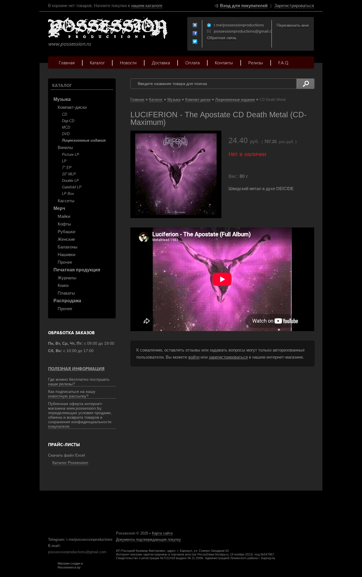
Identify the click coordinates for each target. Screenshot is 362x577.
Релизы (255, 62)
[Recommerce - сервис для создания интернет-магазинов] (51, 568)
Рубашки (66, 231)
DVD (66, 134)
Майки (64, 216)
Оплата (192, 62)
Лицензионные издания (84, 140)
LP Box (68, 193)
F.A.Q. (283, 62)
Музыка (62, 99)
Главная (67, 62)
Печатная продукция (76, 269)
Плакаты (66, 293)
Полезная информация (76, 368)
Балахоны (67, 246)
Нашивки (66, 254)
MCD (66, 127)
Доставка (161, 62)
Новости (128, 62)
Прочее (65, 262)
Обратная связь (221, 37)
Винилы (65, 147)
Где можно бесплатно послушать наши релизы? (78, 381)
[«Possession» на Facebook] (195, 33)
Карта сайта (162, 533)
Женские (66, 239)
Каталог (97, 62)
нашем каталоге (146, 5)
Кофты (64, 224)
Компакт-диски (72, 107)
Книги (63, 285)
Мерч (59, 208)
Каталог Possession (70, 462)
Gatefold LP (71, 187)
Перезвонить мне (293, 25)
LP (64, 161)
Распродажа (67, 300)
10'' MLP (69, 174)
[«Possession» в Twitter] (195, 41)
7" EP (67, 167)
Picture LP (70, 154)
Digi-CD (68, 121)
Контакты (224, 62)
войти (193, 357)
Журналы (67, 277)
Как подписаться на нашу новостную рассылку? (71, 393)
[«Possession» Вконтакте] (195, 25)
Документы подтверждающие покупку (148, 539)
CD (64, 114)
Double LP (70, 180)
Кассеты (66, 200)
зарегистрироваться (228, 357)
